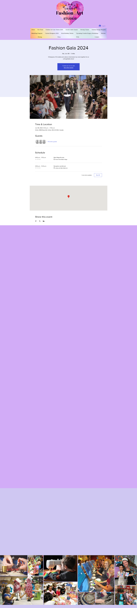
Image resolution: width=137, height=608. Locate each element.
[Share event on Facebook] (36, 221)
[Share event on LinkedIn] (43, 221)
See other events (68, 67)
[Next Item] (134, 580)
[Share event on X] (40, 221)
